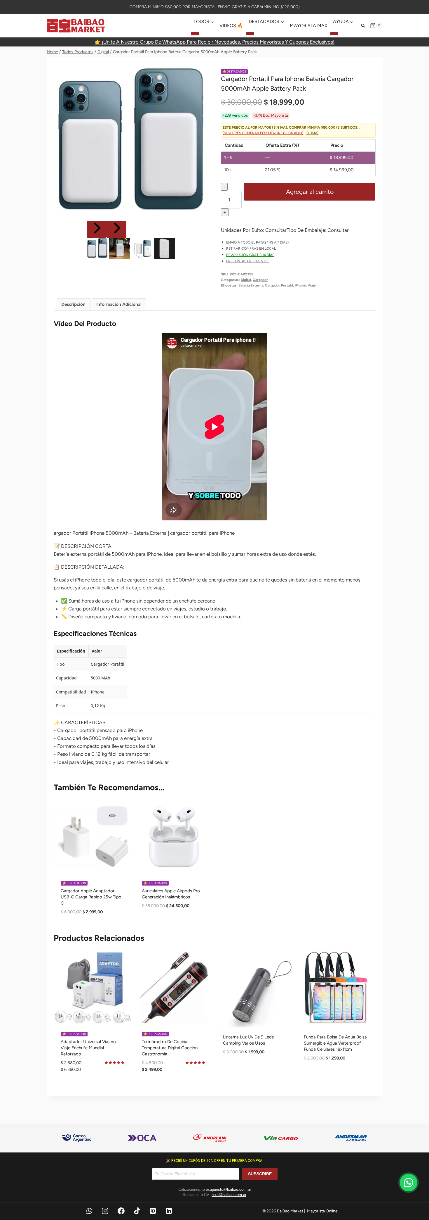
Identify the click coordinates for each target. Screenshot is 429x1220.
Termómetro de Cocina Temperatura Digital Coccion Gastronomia (170, 1048)
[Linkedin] (169, 1211)
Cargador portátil (279, 285)
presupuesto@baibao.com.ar (227, 1189)
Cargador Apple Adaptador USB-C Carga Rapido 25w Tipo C (91, 897)
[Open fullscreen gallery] (202, 213)
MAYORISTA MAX (308, 25)
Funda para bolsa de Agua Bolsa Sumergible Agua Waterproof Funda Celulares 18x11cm (335, 1043)
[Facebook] (121, 1211)
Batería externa (250, 285)
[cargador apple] (131, 141)
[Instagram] (105, 1211)
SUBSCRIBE (260, 1173)
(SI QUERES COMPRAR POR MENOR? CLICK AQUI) (263, 133)
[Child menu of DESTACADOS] (250, 33)
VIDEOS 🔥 (231, 25)
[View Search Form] (363, 26)
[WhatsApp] (89, 1211)
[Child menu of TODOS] (195, 33)
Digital (246, 280)
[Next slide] (116, 229)
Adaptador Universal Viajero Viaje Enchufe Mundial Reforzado (88, 1048)
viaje (312, 285)
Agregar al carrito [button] (174, 924)
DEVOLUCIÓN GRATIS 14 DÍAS (250, 255)
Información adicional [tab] (119, 304)
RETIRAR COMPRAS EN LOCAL (251, 248)
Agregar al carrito (310, 191)
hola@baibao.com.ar (229, 1195)
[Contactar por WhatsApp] (408, 1182)
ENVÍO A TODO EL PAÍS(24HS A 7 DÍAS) (257, 242)
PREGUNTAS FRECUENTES (247, 261)
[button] (97, 248)
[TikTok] (137, 1211)
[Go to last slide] (97, 229)
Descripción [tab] (73, 304)
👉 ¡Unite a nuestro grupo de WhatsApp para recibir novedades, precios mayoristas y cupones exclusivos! (214, 42)
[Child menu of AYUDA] (334, 33)
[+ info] (312, 133)
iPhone (300, 285)
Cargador (260, 280)
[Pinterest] (153, 1211)
